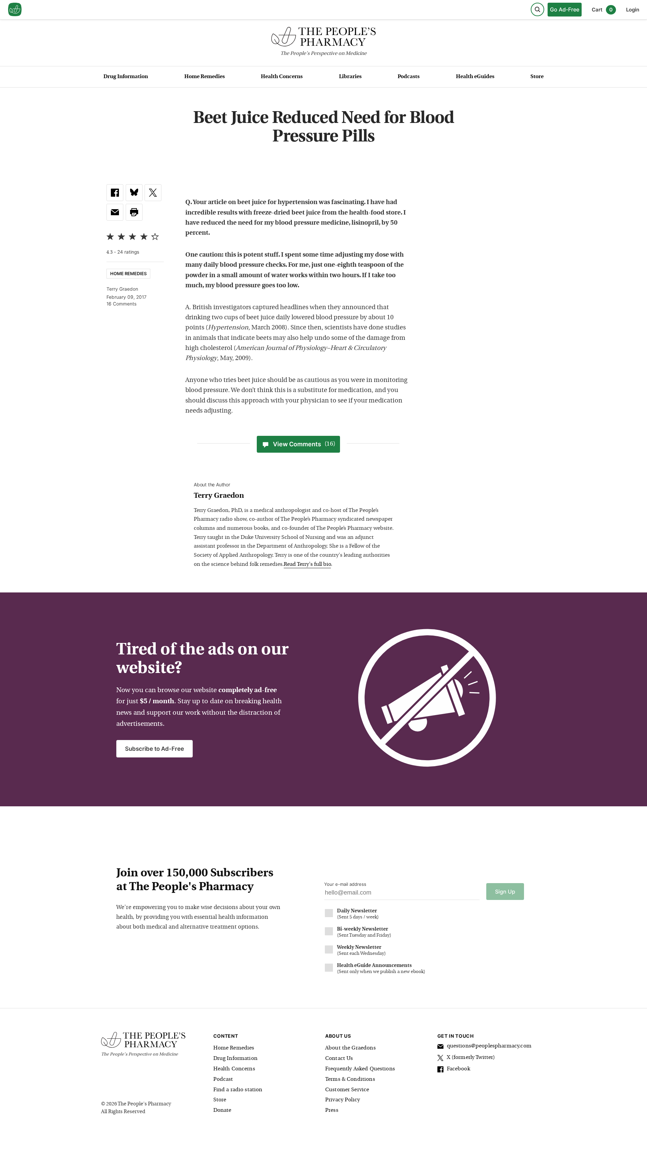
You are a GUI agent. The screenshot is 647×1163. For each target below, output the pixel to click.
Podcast (223, 1079)
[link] (114, 192)
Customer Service (347, 1090)
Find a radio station (238, 1090)
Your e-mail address (345, 884)
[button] (134, 212)
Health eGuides (475, 76)
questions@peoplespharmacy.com (489, 1046)
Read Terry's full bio (307, 564)
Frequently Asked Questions (360, 1069)
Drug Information (125, 76)
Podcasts (409, 76)
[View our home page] (15, 10)
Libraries (350, 76)
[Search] (537, 9)
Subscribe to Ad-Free (154, 748)
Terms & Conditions (350, 1079)
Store (537, 76)
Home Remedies (204, 76)
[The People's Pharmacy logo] (323, 38)
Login (632, 9)
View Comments (304, 444)
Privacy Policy (342, 1100)
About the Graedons (350, 1048)
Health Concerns (282, 76)
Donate (222, 1110)
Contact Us (339, 1058)
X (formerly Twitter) (471, 1057)
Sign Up (505, 891)
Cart (602, 9)
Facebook (458, 1069)
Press (331, 1110)
